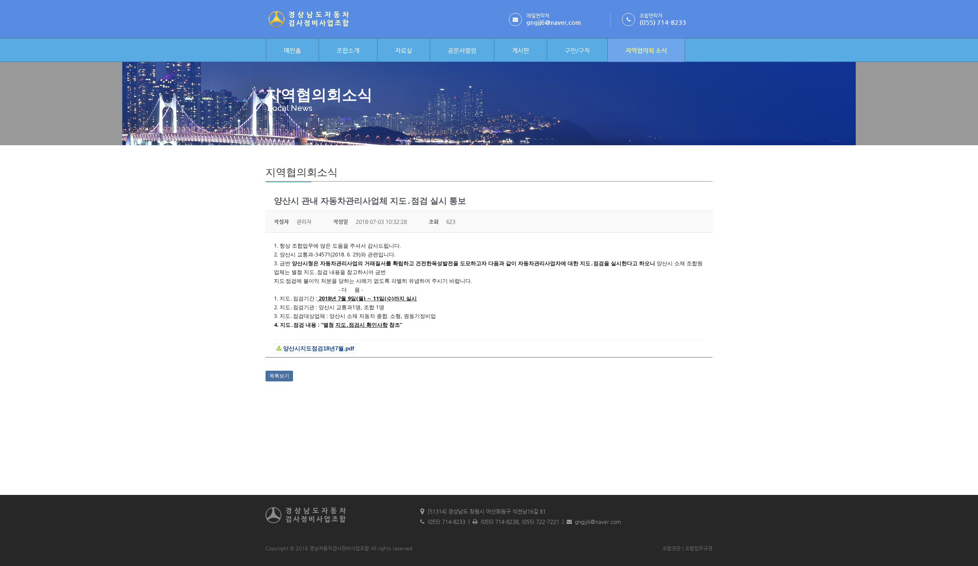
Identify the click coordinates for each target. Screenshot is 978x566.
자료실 (403, 50)
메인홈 (292, 50)
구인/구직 (577, 50)
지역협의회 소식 (646, 50)
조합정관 (671, 548)
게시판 (520, 50)
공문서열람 (462, 50)
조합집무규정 (698, 548)
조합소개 (348, 50)
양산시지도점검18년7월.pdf (318, 348)
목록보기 (279, 376)
